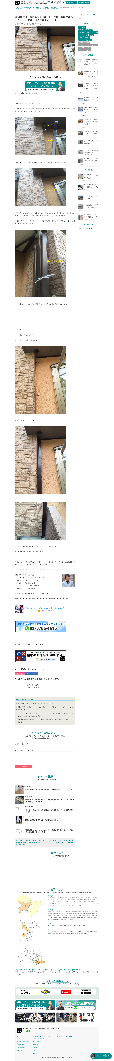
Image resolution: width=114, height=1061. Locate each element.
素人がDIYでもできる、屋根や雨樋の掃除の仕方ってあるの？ (91, 160)
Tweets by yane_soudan (85, 228)
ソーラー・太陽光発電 (84, 50)
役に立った (20, 673)
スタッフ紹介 (36, 1047)
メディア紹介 (45, 8)
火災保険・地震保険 (83, 42)
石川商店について (28, 8)
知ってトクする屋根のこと (23, 1041)
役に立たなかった (32, 673)
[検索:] (88, 18)
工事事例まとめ (20, 1044)
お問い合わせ (54, 8)
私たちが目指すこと (37, 1041)
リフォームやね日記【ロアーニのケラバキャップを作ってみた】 (61, 841)
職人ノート (26, 12)
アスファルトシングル (84, 47)
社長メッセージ (36, 1044)
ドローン (80, 37)
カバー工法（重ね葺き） (85, 40)
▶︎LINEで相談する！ (71, 2)
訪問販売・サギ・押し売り (85, 29)
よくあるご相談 (20, 1039)
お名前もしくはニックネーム (23, 744)
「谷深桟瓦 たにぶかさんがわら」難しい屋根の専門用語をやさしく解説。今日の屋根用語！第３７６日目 (49, 831)
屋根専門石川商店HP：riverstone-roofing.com (31, 593)
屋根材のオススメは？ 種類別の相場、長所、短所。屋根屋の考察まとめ (91, 99)
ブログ (19, 8)
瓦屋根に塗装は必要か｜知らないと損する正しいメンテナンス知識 (91, 197)
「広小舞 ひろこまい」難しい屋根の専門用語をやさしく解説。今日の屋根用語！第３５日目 (30, 843)
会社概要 (35, 1053)
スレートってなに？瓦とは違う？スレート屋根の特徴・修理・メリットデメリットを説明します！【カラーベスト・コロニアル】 (88, 87)
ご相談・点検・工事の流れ (39, 1039)
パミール (87, 37)
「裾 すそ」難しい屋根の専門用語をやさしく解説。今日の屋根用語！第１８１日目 (49, 811)
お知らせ (38, 8)
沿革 (34, 1050)
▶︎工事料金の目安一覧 (84, 2)
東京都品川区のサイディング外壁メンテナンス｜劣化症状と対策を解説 (91, 216)
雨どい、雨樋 (94, 32)
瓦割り (91, 35)
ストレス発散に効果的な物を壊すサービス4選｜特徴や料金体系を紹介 (91, 142)
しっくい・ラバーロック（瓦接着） (88, 45)
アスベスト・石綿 (83, 35)
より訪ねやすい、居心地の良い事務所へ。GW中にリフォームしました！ (48, 789)
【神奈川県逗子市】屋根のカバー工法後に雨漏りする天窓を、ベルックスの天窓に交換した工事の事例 (49, 801)
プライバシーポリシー (81, 1036)
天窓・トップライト (83, 32)
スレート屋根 (82, 27)
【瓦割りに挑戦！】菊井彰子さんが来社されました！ (42, 820)
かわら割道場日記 (21, 1047)
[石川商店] (17, 3)
